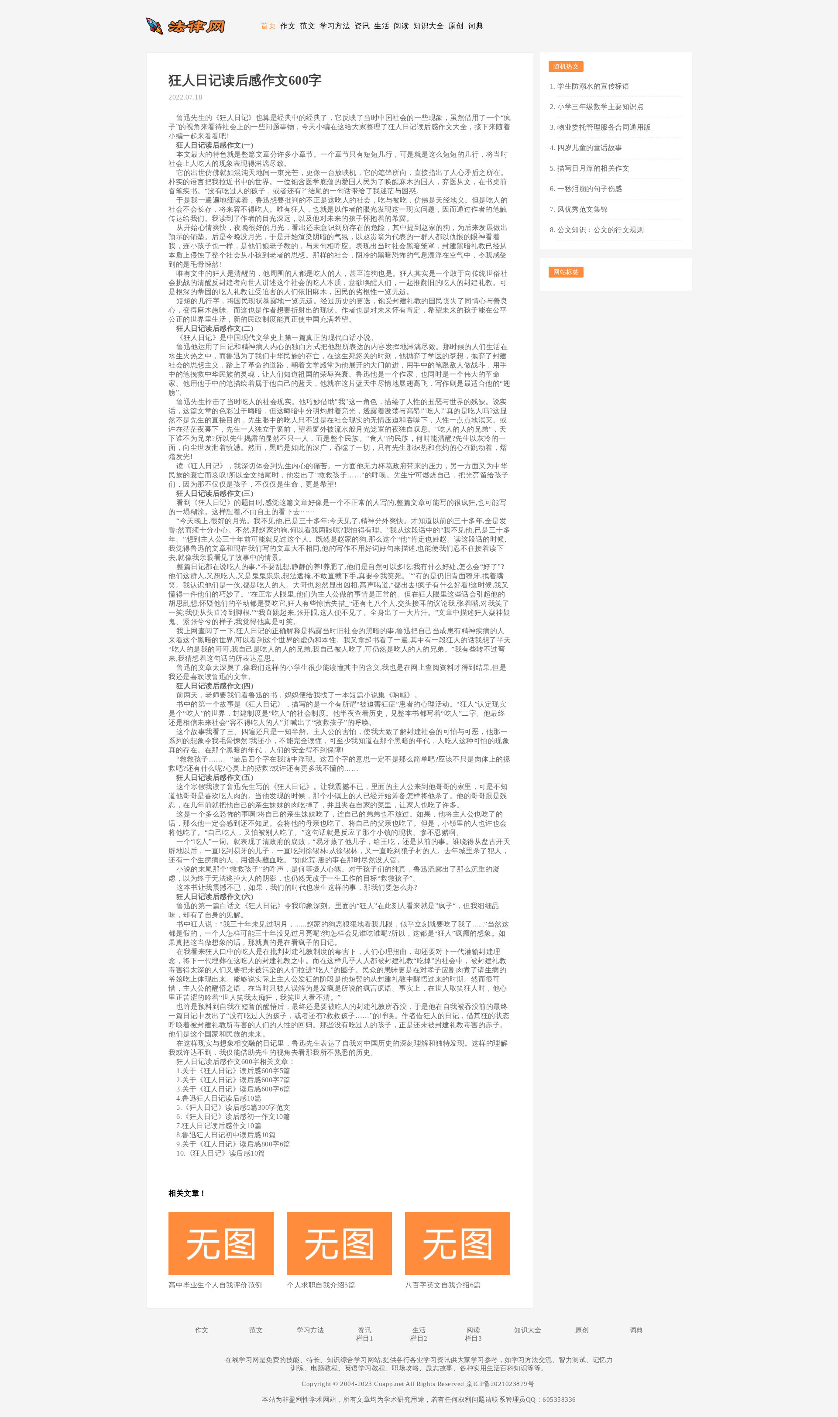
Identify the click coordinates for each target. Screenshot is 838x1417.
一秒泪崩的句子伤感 (589, 188)
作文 (287, 26)
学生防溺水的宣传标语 (593, 86)
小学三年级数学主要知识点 (600, 106)
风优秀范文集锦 (582, 209)
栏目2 (419, 1338)
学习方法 (334, 26)
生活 (381, 26)
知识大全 (428, 26)
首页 (268, 26)
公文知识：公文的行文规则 (600, 229)
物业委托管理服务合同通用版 (604, 127)
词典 (475, 26)
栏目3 (473, 1338)
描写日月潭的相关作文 (593, 168)
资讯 (362, 26)
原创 (456, 26)
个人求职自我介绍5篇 (321, 1285)
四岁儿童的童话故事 (589, 147)
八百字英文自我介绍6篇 (443, 1285)
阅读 (401, 26)
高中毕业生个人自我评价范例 (215, 1285)
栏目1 (365, 1338)
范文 (307, 26)
